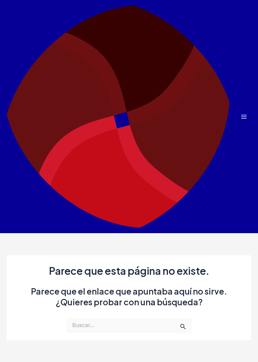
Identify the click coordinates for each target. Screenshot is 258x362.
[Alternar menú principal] (243, 116)
